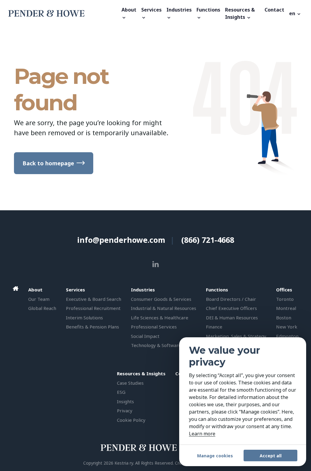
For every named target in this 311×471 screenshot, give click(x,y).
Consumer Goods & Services (161, 299)
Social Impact (145, 336)
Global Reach (42, 308)
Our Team (39, 299)
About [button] (128, 9)
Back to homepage (48, 163)
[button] (295, 13)
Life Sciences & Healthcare (159, 318)
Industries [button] (179, 9)
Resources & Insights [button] (240, 13)
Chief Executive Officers (231, 308)
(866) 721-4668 (207, 240)
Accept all (271, 456)
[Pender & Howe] (63, 13)
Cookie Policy (131, 420)
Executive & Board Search (93, 299)
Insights (125, 401)
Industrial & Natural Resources (163, 308)
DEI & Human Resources (232, 318)
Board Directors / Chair (231, 299)
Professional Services (154, 327)
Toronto (285, 299)
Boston (283, 318)
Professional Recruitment (93, 308)
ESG (121, 392)
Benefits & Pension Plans (92, 327)
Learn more (202, 433)
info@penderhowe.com (121, 240)
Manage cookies (215, 456)
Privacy (124, 410)
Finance (214, 327)
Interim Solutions (84, 318)
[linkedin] (156, 264)
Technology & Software (156, 345)
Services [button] (151, 9)
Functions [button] (208, 9)
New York (286, 327)
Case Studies (130, 383)
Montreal (286, 308)
